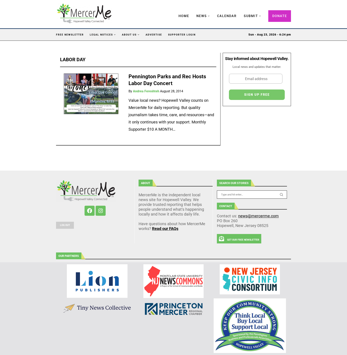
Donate (279, 16)
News (201, 16)
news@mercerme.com (258, 216)
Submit (251, 16)
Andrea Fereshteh (146, 91)
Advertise (154, 34)
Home (184, 16)
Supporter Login (182, 34)
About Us (129, 34)
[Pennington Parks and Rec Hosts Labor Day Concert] (91, 94)
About (145, 183)
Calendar (227, 16)
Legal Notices (101, 34)
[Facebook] (90, 211)
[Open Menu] (174, 12)
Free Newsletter (70, 34)
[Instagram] (101, 211)
